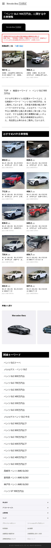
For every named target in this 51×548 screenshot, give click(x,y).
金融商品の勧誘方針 (8, 533)
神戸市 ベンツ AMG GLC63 (16, 484)
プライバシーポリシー (9, 523)
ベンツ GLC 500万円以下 (15, 450)
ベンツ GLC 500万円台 (14, 390)
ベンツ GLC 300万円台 (14, 403)
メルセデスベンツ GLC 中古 (17, 417)
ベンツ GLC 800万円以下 (15, 430)
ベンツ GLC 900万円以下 (15, 423)
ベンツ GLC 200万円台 (14, 410)
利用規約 (5, 528)
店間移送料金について (9, 539)
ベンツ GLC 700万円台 (14, 383)
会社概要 (30, 528)
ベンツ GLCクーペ (12, 362)
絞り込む (19, 46)
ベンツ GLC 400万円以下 (15, 457)
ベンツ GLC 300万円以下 (15, 464)
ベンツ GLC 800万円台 (14, 376)
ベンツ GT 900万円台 (14, 491)
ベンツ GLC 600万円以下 (15, 444)
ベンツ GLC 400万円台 (14, 396)
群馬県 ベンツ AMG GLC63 (16, 477)
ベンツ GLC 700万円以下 (15, 437)
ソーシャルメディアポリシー (35, 523)
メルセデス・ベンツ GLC (15, 369)
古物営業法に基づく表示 (34, 533)
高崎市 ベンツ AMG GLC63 (16, 471)
